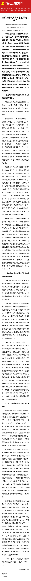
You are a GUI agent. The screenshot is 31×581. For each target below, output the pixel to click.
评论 (16, 10)
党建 (19, 8)
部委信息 (3, 10)
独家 (25, 8)
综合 (29, 10)
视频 (29, 8)
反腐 (12, 10)
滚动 (25, 10)
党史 (19, 10)
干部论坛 (8, 8)
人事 (12, 8)
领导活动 (8, 10)
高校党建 (5, 576)
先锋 (22, 10)
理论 (16, 8)
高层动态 (3, 8)
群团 (22, 8)
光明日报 (22, 27)
